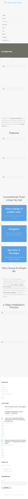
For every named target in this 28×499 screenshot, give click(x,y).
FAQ (3, 31)
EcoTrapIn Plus (4, 389)
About (4, 18)
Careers (4, 37)
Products (5, 21)
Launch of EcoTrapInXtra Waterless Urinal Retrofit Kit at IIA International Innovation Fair (15, 419)
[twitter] (5, 11)
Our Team (3, 387)
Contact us (5, 40)
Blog (3, 27)
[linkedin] (7, 11)
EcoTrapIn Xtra (4, 392)
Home (3, 15)
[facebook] (2, 11)
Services (4, 24)
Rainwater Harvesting (6, 394)
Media (3, 34)
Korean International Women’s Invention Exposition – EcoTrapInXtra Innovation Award (15, 441)
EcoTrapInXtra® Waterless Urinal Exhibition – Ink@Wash (13, 412)
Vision (2, 385)
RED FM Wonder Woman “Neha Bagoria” (15, 407)
